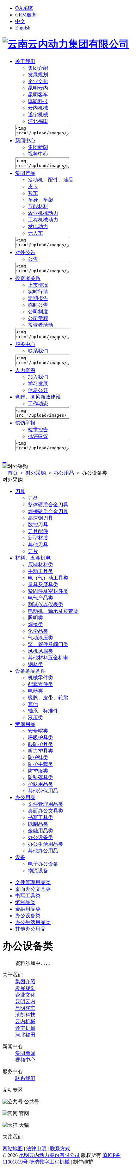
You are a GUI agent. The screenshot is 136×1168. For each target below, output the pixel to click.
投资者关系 (27, 278)
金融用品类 (27, 909)
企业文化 (38, 81)
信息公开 (38, 390)
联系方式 (60, 1148)
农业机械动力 (43, 213)
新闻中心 (25, 140)
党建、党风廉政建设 (38, 397)
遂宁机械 (38, 114)
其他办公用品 (30, 929)
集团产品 (25, 173)
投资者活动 (40, 325)
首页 (13, 473)
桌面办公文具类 (33, 889)
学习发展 (38, 383)
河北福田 (38, 121)
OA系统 (24, 8)
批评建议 (38, 436)
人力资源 (25, 370)
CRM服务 (26, 14)
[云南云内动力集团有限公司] (66, 44)
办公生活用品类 (33, 922)
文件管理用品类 (33, 882)
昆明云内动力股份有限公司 (49, 1155)
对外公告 (25, 252)
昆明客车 (38, 94)
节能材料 (38, 206)
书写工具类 (27, 895)
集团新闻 (38, 147)
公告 (33, 259)
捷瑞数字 (39, 1162)
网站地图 (13, 1148)
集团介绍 (38, 68)
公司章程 (38, 318)
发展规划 (38, 74)
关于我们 (25, 61)
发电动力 (38, 226)
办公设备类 (27, 915)
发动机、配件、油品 (50, 180)
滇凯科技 (38, 101)
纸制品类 (25, 902)
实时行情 (38, 291)
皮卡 (33, 186)
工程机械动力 (43, 219)
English (22, 27)
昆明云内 (38, 88)
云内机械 (38, 108)
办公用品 (64, 473)
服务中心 (25, 344)
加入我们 (38, 377)
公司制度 (38, 311)
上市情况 (38, 285)
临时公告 (38, 305)
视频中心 (38, 154)
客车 (33, 193)
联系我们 (38, 351)
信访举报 (25, 423)
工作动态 (38, 403)
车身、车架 (40, 199)
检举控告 (38, 429)
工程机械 (59, 1162)
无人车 (35, 233)
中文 (20, 21)
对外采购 (36, 473)
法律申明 (36, 1148)
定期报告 (38, 298)
